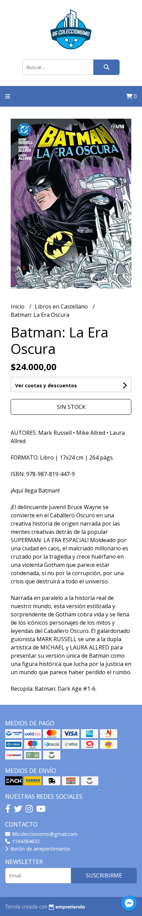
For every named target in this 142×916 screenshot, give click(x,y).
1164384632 (25, 841)
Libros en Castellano (62, 306)
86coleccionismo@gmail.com (44, 834)
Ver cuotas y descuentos (46, 385)
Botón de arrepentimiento (39, 848)
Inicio (18, 306)
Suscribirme (104, 875)
